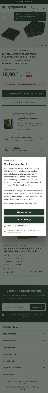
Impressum (8, 203)
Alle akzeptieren (24, 212)
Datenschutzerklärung (23, 203)
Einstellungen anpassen (16, 226)
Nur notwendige (24, 219)
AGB (36, 203)
